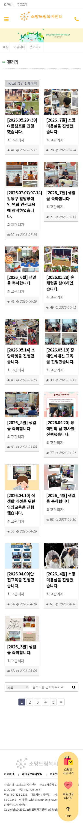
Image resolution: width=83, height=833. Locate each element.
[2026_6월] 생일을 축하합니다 (21, 280)
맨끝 (61, 702)
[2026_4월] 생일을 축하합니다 (60, 498)
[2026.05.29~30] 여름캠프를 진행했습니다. (22, 126)
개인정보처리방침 (32, 774)
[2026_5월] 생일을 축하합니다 (21, 425)
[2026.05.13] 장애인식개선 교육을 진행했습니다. (60, 356)
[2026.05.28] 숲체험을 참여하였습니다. (60, 283)
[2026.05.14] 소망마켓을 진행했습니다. (21, 356)
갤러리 (34, 47)
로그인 (8, 4)
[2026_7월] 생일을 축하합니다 (60, 196)
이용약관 (9, 774)
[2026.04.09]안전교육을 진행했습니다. (20, 580)
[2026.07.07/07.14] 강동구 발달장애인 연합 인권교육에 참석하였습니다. (22, 204)
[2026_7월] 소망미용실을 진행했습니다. (60, 126)
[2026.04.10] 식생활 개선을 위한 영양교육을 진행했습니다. (21, 504)
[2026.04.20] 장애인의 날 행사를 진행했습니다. (60, 428)
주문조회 (22, 4)
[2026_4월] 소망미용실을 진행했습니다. (60, 580)
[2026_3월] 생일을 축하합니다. (21, 650)
